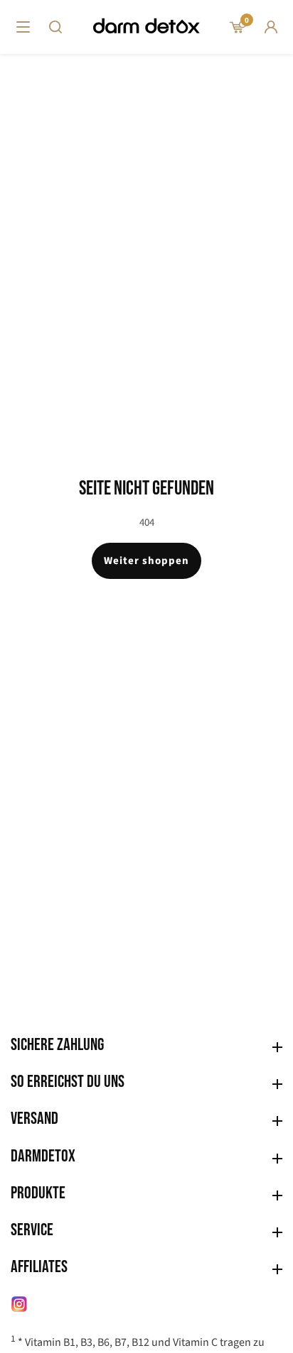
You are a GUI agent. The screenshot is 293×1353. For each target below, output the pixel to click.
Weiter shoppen (146, 560)
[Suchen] (55, 27)
